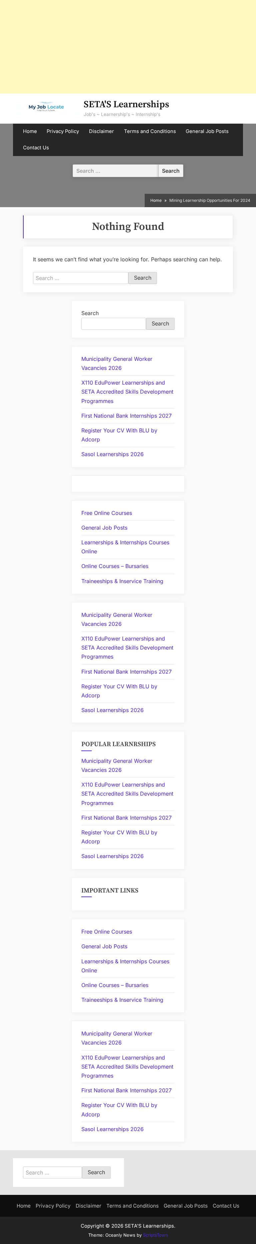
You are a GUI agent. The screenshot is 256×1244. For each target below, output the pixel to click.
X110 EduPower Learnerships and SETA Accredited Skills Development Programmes (127, 391)
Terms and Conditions (150, 131)
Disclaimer (101, 131)
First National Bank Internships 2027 (126, 415)
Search (90, 313)
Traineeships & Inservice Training (122, 581)
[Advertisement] (128, 47)
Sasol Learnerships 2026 (112, 454)
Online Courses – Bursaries (114, 566)
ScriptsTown (155, 1235)
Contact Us (36, 148)
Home (30, 131)
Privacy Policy (63, 131)
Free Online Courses (106, 513)
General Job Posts (207, 131)
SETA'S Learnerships (126, 104)
